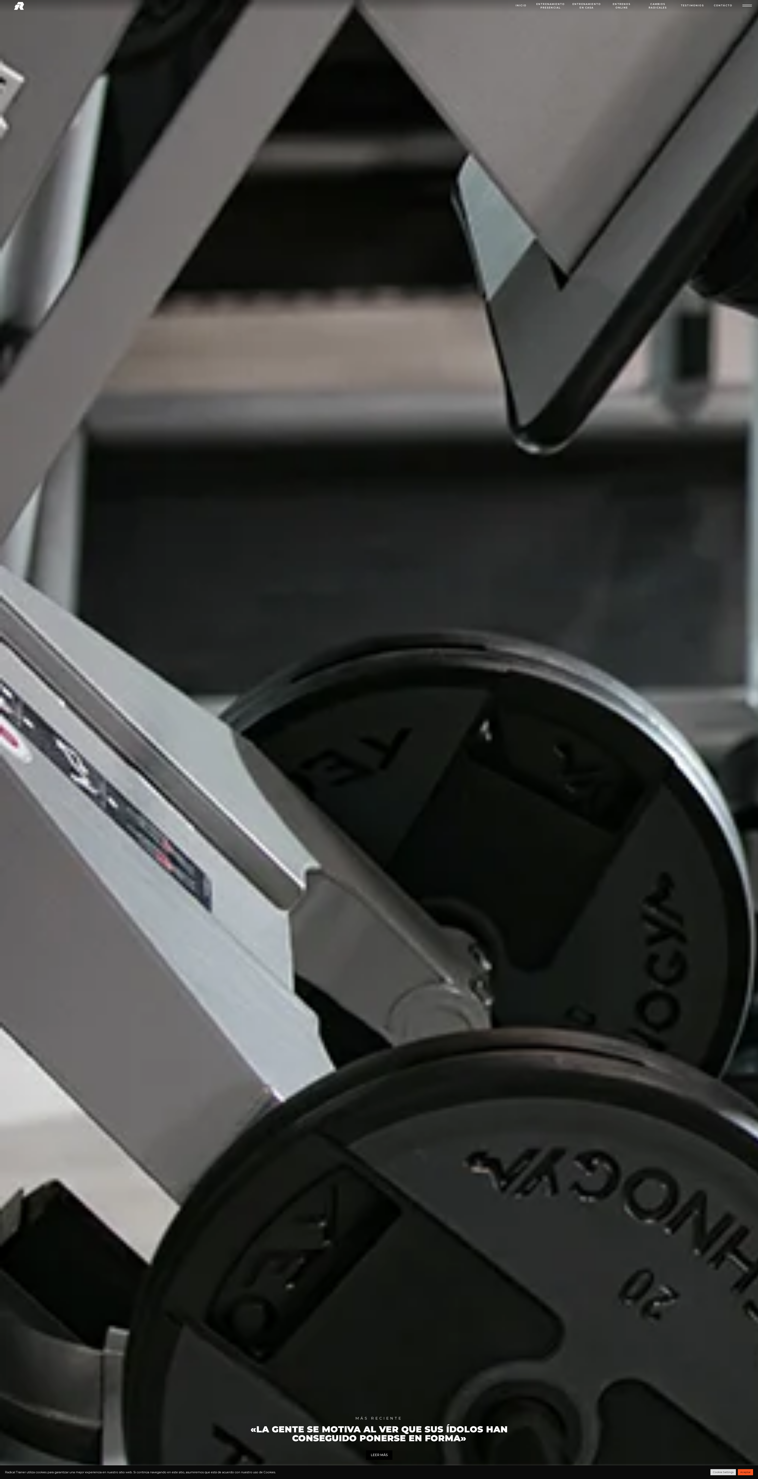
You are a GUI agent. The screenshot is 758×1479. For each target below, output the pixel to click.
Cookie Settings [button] (723, 1472)
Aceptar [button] (745, 1472)
